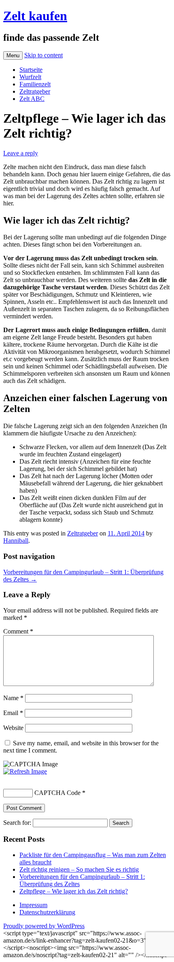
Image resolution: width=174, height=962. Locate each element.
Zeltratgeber (34, 91)
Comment (18, 631)
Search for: (17, 822)
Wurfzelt (30, 76)
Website (13, 727)
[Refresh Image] (25, 771)
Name (13, 697)
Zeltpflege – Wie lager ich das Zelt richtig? (73, 891)
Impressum (33, 904)
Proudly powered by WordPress (44, 925)
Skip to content (43, 55)
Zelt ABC (32, 98)
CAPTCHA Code (57, 792)
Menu (12, 55)
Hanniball (15, 540)
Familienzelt (35, 84)
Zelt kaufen (35, 15)
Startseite (30, 69)
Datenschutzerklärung (47, 912)
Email (13, 712)
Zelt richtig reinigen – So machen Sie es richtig (79, 869)
